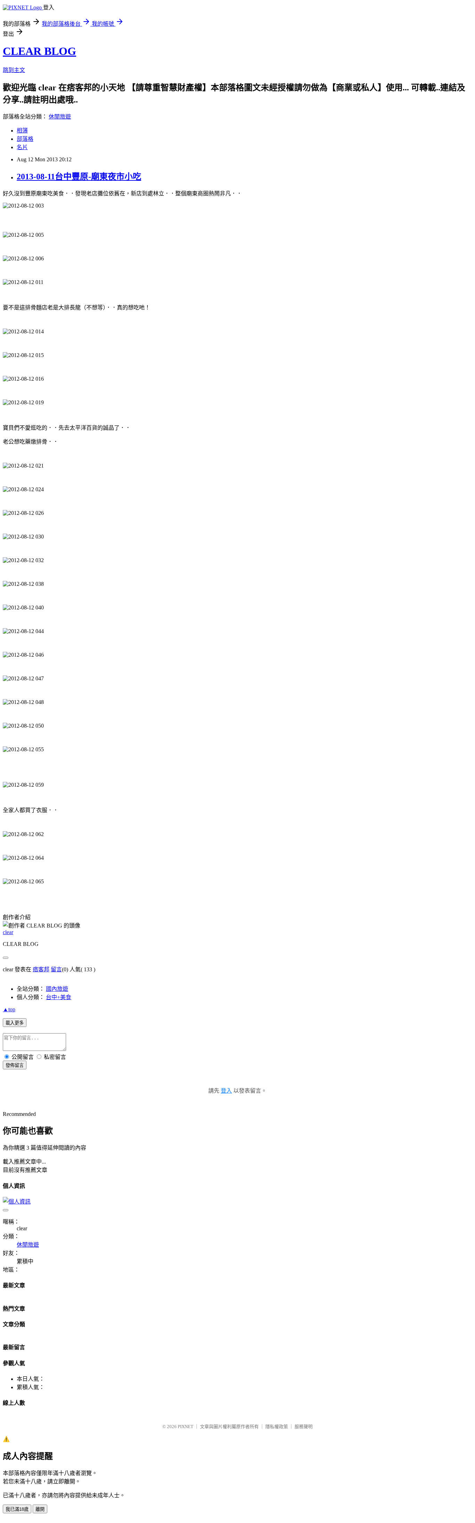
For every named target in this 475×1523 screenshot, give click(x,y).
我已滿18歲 (17, 1509)
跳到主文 (14, 70)
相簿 (22, 130)
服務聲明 (304, 1426)
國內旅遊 (57, 989)
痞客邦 (41, 969)
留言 (56, 969)
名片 (22, 147)
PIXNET (185, 1426)
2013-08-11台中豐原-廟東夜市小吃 (79, 176)
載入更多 (15, 1023)
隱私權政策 (276, 1426)
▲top (9, 1009)
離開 (40, 1509)
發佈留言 (15, 1065)
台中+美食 (58, 997)
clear (8, 932)
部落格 (25, 139)
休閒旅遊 (60, 117)
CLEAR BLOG (39, 51)
